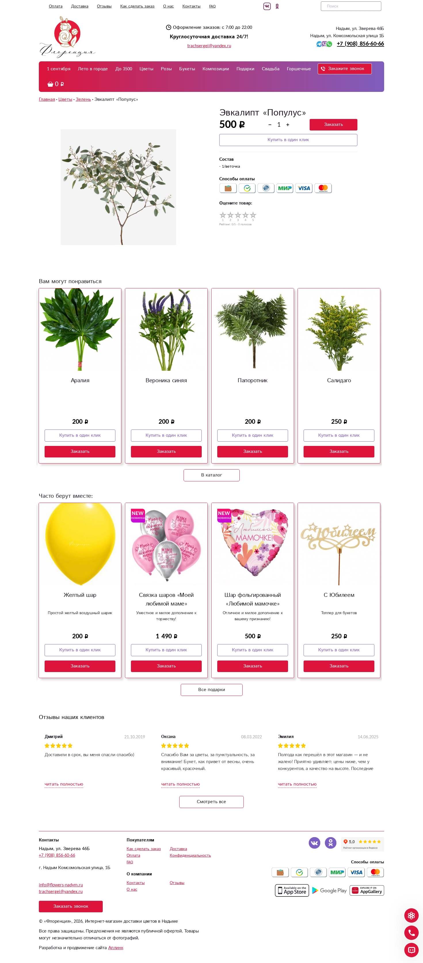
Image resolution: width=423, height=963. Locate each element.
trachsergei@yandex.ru (209, 46)
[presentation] (42, 370)
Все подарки (211, 689)
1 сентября (58, 69)
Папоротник (253, 381)
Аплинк (115, 948)
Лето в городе (93, 69)
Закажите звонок (346, 68)
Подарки (245, 69)
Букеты (187, 69)
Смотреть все (211, 802)
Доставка (79, 6)
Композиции (216, 69)
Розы (166, 69)
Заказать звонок (70, 906)
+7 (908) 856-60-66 (360, 43)
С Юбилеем (339, 595)
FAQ (212, 6)
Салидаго (339, 381)
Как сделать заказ (137, 6)
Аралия (80, 381)
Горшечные (299, 69)
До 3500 (123, 69)
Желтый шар (80, 595)
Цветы (146, 69)
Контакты (191, 6)
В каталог (211, 475)
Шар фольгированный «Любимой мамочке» (252, 599)
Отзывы (104, 6)
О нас (168, 6)
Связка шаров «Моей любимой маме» (166, 599)
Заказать (333, 124)
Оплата (55, 6)
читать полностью (64, 784)
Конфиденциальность (190, 855)
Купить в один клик (288, 140)
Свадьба (270, 69)
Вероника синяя (166, 381)
